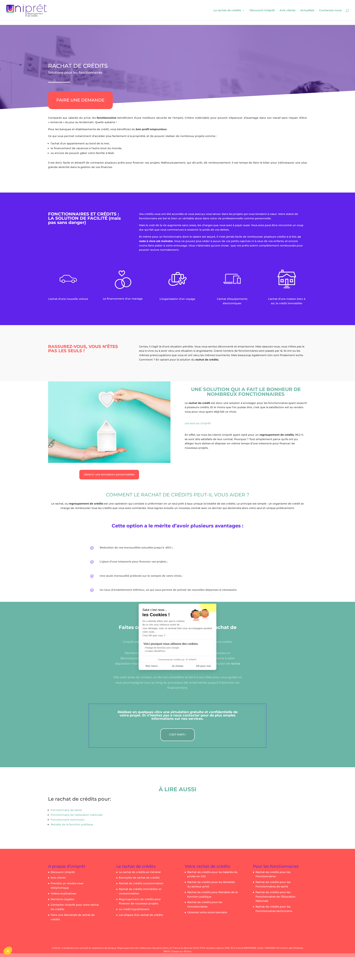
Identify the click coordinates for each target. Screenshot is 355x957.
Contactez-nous (330, 10)
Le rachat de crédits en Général (140, 872)
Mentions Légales (62, 899)
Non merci (152, 665)
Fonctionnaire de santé (66, 810)
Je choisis (177, 665)
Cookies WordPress (155, 651)
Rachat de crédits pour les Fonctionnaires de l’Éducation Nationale (275, 897)
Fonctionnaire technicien (68, 819)
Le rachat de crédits (227, 10)
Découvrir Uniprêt (262, 10)
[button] (7, 950)
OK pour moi (203, 665)
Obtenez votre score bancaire (207, 912)
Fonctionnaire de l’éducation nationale (77, 815)
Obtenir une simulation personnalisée (109, 474)
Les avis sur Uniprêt (198, 423)
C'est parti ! (177, 734)
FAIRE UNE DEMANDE (80, 100)
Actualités (307, 10)
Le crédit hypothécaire (134, 909)
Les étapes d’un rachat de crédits (141, 915)
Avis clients (287, 10)
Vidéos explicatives (63, 893)
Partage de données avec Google (162, 647)
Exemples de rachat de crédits (139, 877)
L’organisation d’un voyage (177, 299)
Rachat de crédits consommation (141, 883)
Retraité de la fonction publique (72, 824)
